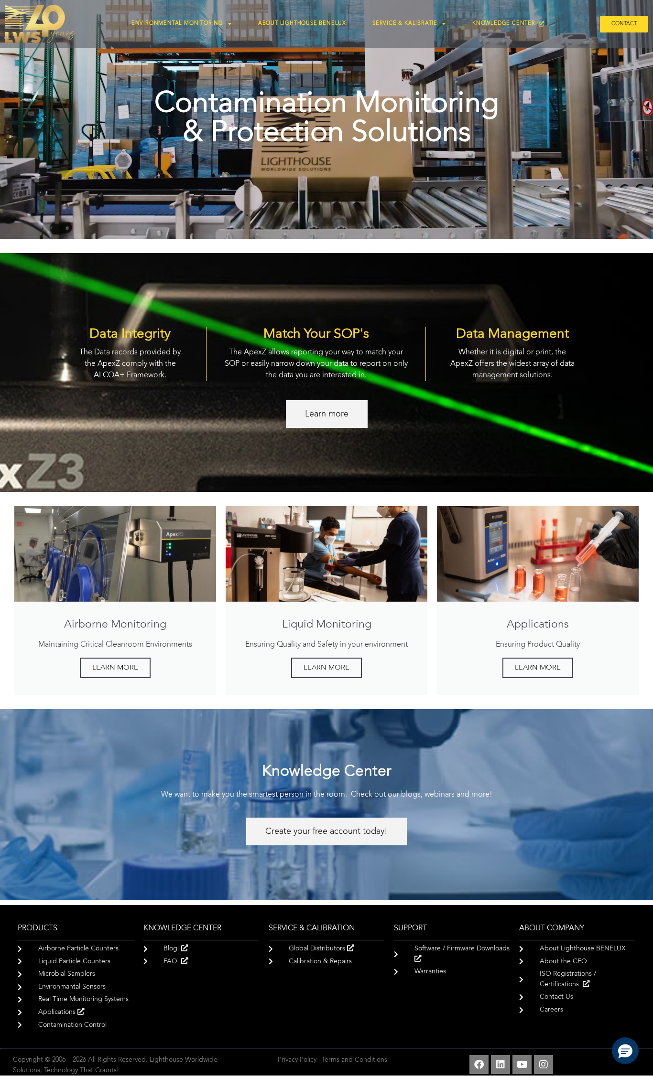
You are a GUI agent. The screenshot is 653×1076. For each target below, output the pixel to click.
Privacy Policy (297, 1060)
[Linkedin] (500, 1064)
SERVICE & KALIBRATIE (404, 23)
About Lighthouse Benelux (302, 23)
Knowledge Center (505, 23)
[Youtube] (522, 1064)
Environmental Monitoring (177, 23)
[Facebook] (479, 1064)
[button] (625, 1050)
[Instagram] (543, 1064)
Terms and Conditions (354, 1060)
